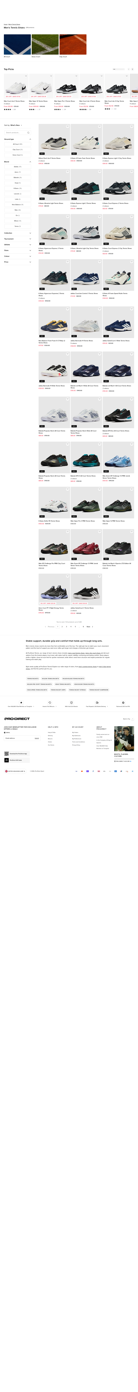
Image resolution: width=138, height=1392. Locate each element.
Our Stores (51, 745)
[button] (128, 69)
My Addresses (76, 736)
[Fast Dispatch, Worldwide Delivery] (97, 703)
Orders (50, 742)
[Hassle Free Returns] (50, 703)
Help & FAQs (52, 732)
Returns (50, 739)
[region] (69, 46)
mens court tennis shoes (76, 653)
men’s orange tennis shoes (88, 666)
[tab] (7, 732)
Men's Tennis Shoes (14, 24)
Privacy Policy (76, 745)
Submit (37, 738)
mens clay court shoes (93, 653)
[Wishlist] (26, 76)
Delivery (50, 736)
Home (5, 24)
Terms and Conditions (78, 742)
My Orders (75, 732)
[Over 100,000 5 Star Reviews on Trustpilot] (21, 703)
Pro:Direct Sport (39, 771)
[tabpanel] (22, 738)
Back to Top (126, 719)
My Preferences (76, 739)
